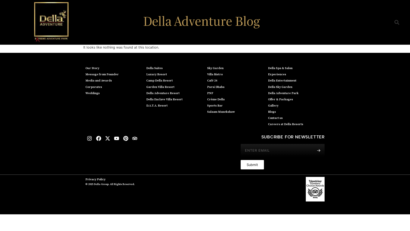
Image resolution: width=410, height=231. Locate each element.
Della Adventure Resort (163, 93)
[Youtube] (117, 138)
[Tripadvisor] (135, 138)
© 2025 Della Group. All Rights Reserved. (110, 184)
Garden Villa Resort (160, 87)
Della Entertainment (282, 81)
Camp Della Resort (159, 81)
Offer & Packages (280, 99)
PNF (210, 93)
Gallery (273, 106)
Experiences (277, 74)
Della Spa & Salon (280, 68)
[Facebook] (98, 138)
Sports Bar (215, 106)
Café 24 (212, 81)
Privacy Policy (95, 179)
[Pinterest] (126, 138)
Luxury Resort (156, 74)
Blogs (272, 112)
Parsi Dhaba (215, 87)
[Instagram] (89, 138)
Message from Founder (102, 74)
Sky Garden (215, 68)
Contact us (275, 118)
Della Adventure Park (283, 93)
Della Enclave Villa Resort (164, 99)
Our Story (92, 68)
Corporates (93, 87)
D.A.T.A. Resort (157, 106)
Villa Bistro (215, 74)
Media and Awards (98, 81)
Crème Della (216, 99)
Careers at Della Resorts (285, 124)
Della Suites (154, 68)
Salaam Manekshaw (221, 112)
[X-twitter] (108, 138)
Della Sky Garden (280, 87)
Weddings (92, 93)
